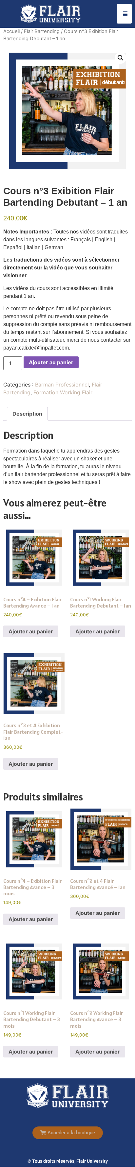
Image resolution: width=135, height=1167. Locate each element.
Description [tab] (27, 413)
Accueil (11, 31)
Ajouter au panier (51, 362)
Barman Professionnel (62, 384)
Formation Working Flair (62, 392)
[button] (120, 58)
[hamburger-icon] (124, 14)
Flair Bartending (42, 31)
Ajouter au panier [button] (31, 631)
